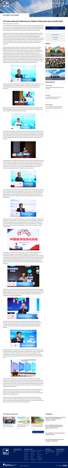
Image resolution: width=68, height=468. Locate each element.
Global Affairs (11, 15)
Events (38, 453)
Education (32, 453)
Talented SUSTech (33, 459)
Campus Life (39, 451)
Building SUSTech (33, 451)
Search (15, 451)
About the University (59, 451)
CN (59, 3)
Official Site (53, 3)
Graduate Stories (39, 454)
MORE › (64, 43)
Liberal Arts (38, 456)
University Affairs (39, 459)
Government (32, 454)
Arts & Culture (26, 451)
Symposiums (26, 459)
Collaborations (26, 453)
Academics (58, 453)
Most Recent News (38, 432)
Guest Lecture (26, 456)
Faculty (57, 454)
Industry (32, 456)
